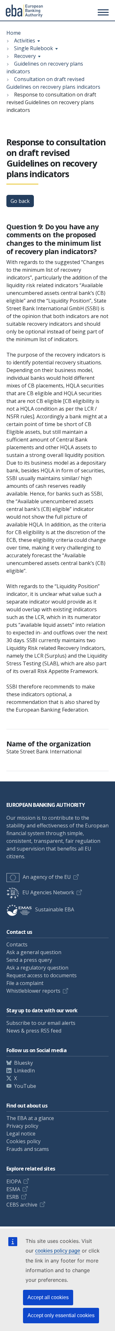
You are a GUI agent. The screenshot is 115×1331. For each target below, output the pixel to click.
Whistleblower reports (33, 990)
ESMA (13, 1189)
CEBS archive (21, 1204)
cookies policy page (57, 1251)
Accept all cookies (48, 1297)
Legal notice (20, 1133)
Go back (20, 201)
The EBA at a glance (30, 1118)
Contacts (16, 944)
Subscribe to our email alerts (40, 1022)
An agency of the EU (47, 876)
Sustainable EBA (54, 909)
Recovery (25, 55)
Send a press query (29, 959)
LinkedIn (24, 1070)
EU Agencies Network (48, 892)
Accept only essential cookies (61, 1315)
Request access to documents (41, 975)
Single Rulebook (33, 48)
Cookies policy (23, 1141)
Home (13, 32)
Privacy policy (22, 1125)
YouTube (25, 1085)
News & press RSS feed (33, 1030)
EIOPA (13, 1181)
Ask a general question (33, 952)
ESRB (12, 1196)
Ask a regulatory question (37, 967)
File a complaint (24, 983)
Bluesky (23, 1062)
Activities (24, 40)
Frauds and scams (27, 1149)
